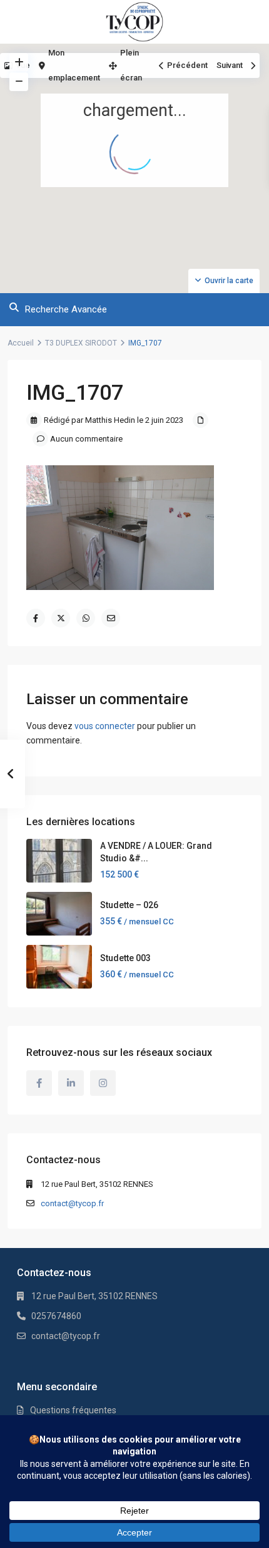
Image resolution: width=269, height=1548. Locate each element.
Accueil (21, 343)
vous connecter (104, 726)
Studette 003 (125, 958)
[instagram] (103, 1083)
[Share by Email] (110, 618)
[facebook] (39, 1083)
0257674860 (56, 1316)
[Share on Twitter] (60, 618)
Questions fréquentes (73, 1410)
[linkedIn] (71, 1083)
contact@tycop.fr (72, 1203)
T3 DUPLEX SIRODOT (81, 343)
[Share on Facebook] (35, 618)
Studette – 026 (129, 905)
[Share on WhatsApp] (85, 618)
